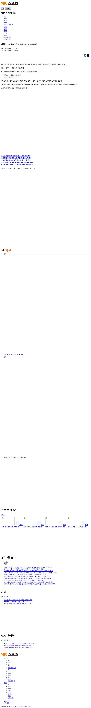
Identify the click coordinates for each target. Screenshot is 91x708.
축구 (9, 666)
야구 (9, 664)
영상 (9, 679)
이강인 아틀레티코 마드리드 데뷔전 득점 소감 (18, 645)
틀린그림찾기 (12, 668)
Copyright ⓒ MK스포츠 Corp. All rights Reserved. (15, 706)
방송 (9, 686)
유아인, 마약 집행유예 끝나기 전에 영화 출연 (18, 600)
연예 (5, 564)
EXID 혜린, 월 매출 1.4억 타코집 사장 (16, 602)
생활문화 (11, 698)
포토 (9, 677)
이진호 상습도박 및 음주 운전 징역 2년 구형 (18, 603)
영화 (9, 690)
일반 (9, 673)
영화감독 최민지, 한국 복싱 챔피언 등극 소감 (18, 647)
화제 (9, 694)
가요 (9, 692)
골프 (9, 670)
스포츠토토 (11, 681)
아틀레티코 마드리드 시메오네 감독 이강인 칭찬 (19, 643)
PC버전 (6, 701)
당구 (9, 671)
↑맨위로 (6, 703)
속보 (9, 662)
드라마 (10, 688)
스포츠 (6, 562)
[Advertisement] (17, 111)
